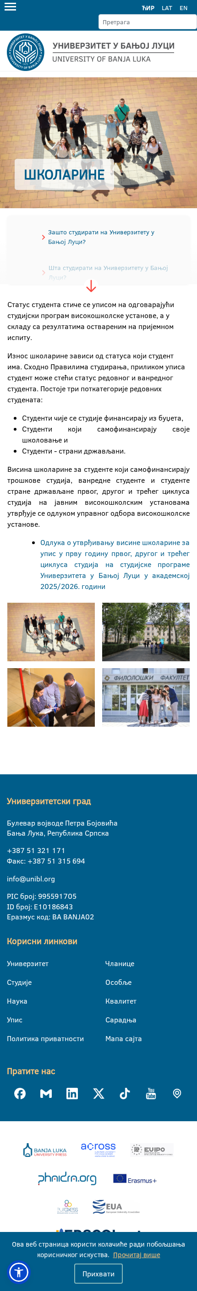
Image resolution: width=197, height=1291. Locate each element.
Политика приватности (12, 1038)
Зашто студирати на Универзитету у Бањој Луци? (101, 236)
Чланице (111, 963)
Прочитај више (136, 1254)
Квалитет (111, 1001)
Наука (12, 1001)
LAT (167, 7)
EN (183, 7)
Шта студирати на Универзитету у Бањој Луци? (108, 272)
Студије (12, 982)
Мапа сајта (111, 1038)
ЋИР (148, 7)
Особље (111, 982)
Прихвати (98, 1274)
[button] (18, 1272)
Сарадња (111, 1020)
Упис (12, 1020)
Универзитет (12, 963)
